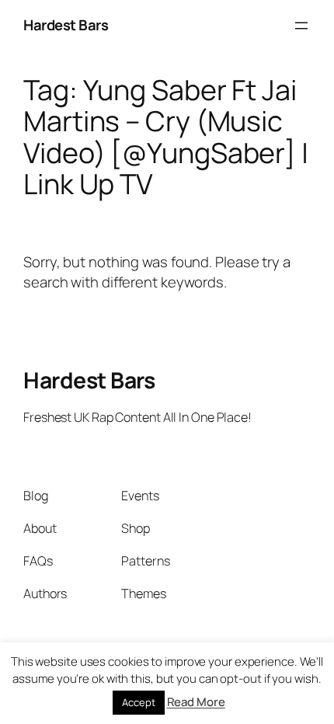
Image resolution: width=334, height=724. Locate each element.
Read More (196, 702)
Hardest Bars (65, 25)
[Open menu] (301, 25)
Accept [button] (138, 702)
